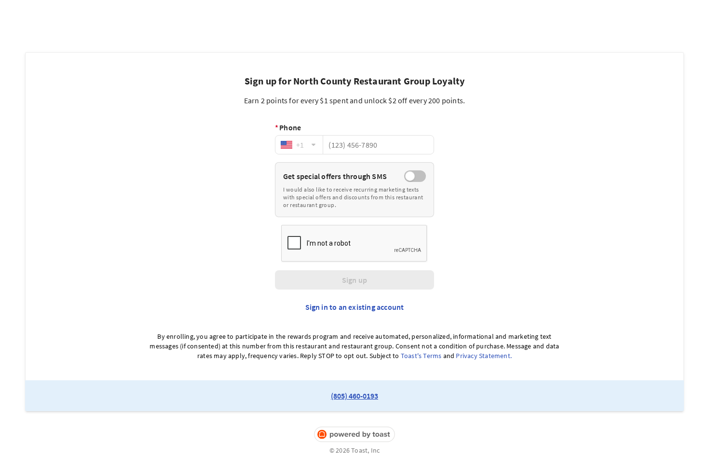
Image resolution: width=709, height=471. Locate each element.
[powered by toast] (354, 435)
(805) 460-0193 (354, 396)
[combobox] (299, 144)
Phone (288, 127)
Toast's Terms (421, 355)
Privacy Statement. (484, 355)
